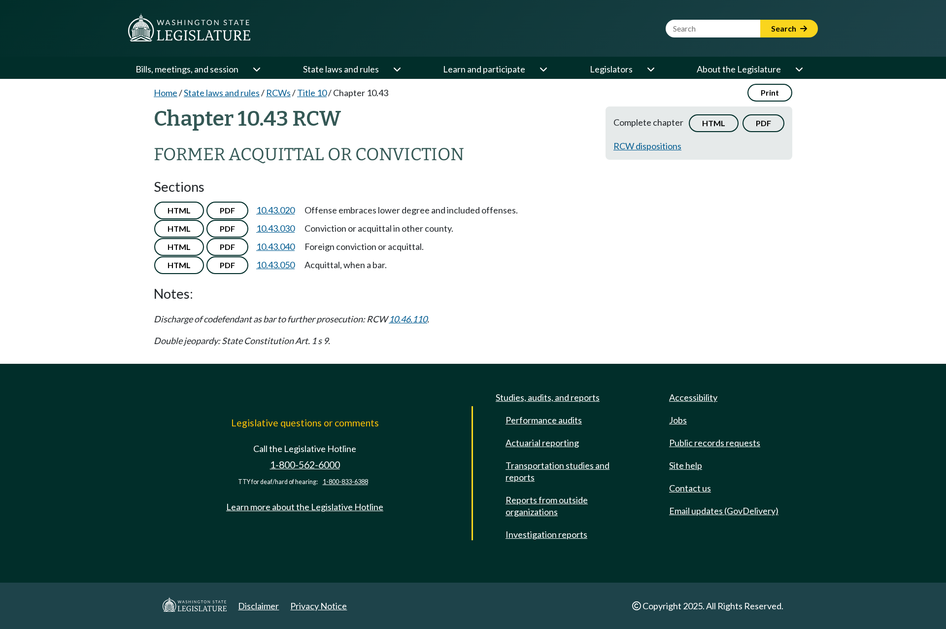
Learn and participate (484, 69)
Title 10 (312, 92)
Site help (685, 465)
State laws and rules (341, 69)
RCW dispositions (647, 145)
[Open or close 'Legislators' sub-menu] (650, 69)
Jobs (678, 420)
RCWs (278, 92)
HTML (713, 123)
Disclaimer (258, 605)
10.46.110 (408, 319)
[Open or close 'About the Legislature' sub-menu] (798, 69)
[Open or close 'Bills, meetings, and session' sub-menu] (256, 69)
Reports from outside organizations (547, 505)
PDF (763, 123)
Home (165, 92)
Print (770, 92)
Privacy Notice (318, 605)
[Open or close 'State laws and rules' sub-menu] (396, 69)
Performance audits (544, 420)
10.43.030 (275, 228)
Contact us (690, 488)
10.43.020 (275, 210)
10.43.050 (275, 264)
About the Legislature (739, 69)
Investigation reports (546, 534)
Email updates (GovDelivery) (723, 510)
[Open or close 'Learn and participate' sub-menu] (543, 69)
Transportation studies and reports (557, 471)
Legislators (611, 69)
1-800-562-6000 (305, 464)
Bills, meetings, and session (186, 69)
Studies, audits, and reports (548, 397)
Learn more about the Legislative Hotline (304, 506)
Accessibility (693, 397)
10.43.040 (275, 246)
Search (784, 28)
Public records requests (714, 442)
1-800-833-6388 (345, 482)
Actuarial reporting (542, 442)
